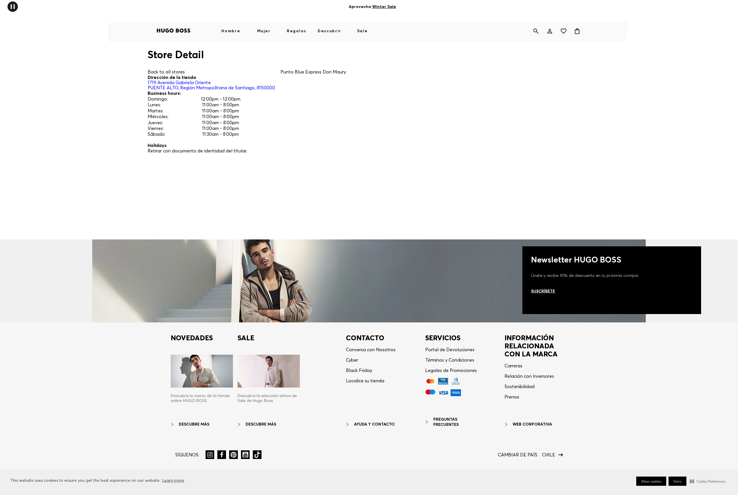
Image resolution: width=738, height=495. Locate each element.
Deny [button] (677, 481)
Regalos (296, 30)
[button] (707, 481)
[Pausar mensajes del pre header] (12, 6)
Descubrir (329, 30)
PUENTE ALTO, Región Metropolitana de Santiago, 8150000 (211, 85)
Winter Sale (384, 6)
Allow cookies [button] (651, 481)
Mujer (263, 30)
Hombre (230, 30)
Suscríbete (543, 291)
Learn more (173, 480)
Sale (362, 30)
